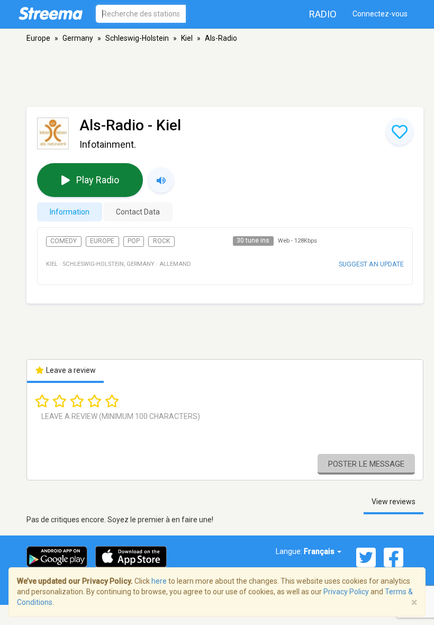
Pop (134, 241)
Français (320, 551)
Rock (161, 241)
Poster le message (366, 464)
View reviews (393, 501)
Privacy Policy (346, 591)
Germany (77, 38)
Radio (323, 14)
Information (69, 212)
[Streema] (51, 13)
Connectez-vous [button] (380, 14)
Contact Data (138, 212)
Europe (38, 38)
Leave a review (70, 370)
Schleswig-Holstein (137, 38)
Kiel (187, 38)
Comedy (63, 241)
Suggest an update (371, 264)
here (159, 581)
